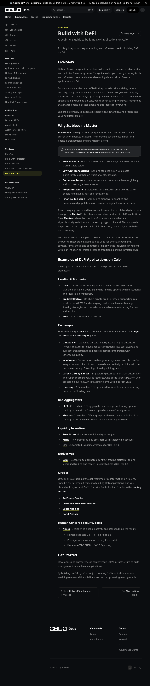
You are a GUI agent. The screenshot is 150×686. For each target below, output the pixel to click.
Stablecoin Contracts (100, 152)
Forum (93, 634)
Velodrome (69, 360)
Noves (66, 529)
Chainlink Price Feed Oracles (79, 503)
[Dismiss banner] (146, 3)
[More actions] (138, 33)
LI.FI (65, 406)
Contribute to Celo (51, 17)
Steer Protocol (71, 434)
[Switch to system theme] (130, 668)
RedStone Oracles (73, 498)
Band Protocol (71, 514)
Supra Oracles (71, 508)
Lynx (65, 459)
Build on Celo (21, 17)
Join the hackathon (131, 2)
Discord (123, 639)
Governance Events (128, 649)
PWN (65, 316)
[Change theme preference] (142, 10)
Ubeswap (68, 387)
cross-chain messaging (76, 335)
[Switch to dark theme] (140, 668)
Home (8, 17)
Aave (65, 285)
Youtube (123, 634)
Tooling (34, 17)
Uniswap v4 (69, 342)
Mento (76, 214)
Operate (67, 17)
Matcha (67, 415)
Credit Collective (72, 299)
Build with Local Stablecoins (89, 149)
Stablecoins (64, 132)
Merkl (66, 439)
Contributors (96, 639)
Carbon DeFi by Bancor (76, 373)
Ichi (65, 445)
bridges (135, 331)
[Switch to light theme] (135, 668)
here (81, 331)
